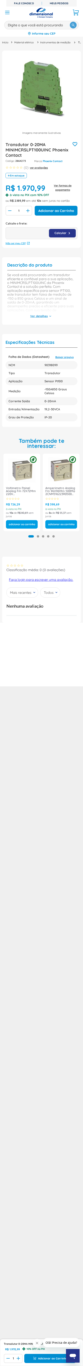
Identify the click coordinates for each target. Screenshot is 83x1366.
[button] (31, 536)
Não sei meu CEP (16, 243)
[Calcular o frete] (62, 233)
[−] (9, 210)
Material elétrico (24, 42)
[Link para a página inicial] (5, 42)
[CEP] (41, 230)
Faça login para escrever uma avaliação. (41, 579)
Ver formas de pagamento (63, 187)
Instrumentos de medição (55, 42)
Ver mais (39, 316)
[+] (28, 210)
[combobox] (41, 24)
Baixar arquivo (64, 357)
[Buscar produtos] (73, 25)
